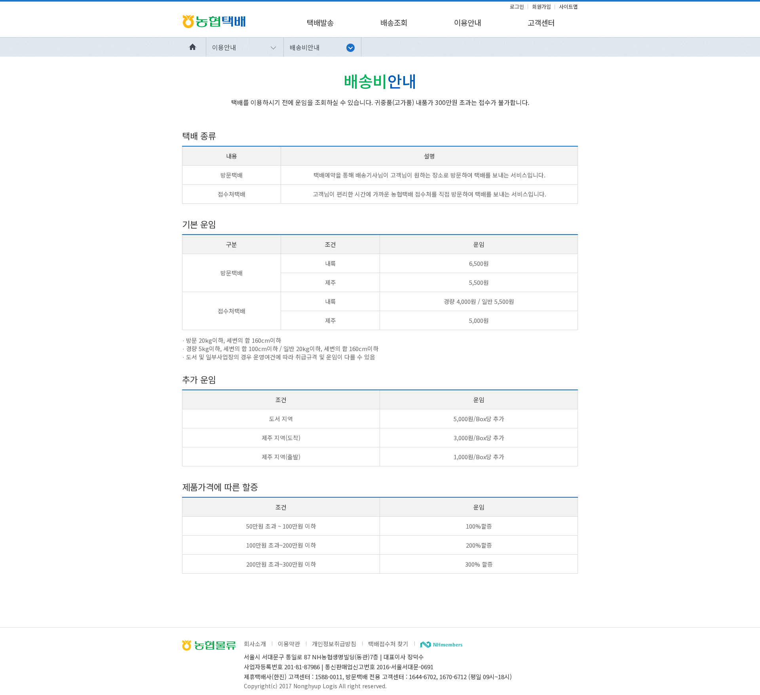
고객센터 (541, 22)
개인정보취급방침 (334, 644)
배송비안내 (304, 47)
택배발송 (320, 22)
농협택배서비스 (213, 21)
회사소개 (255, 644)
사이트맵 (568, 6)
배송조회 (393, 22)
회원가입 (541, 6)
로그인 (517, 6)
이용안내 (467, 22)
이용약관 (289, 644)
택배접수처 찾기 (388, 644)
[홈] (194, 47)
